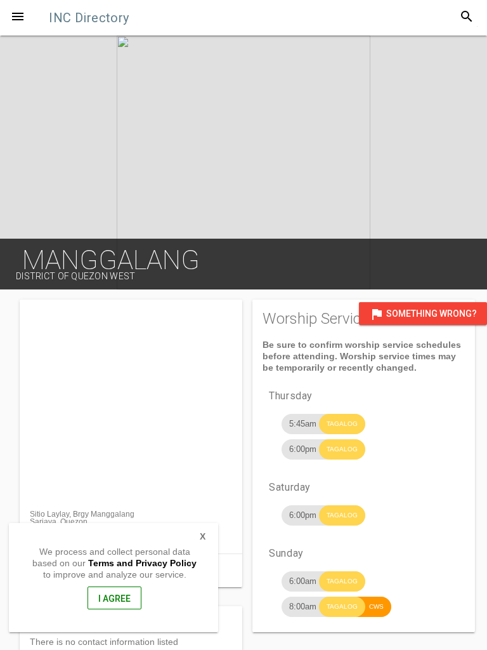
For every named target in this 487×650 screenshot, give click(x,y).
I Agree (114, 599)
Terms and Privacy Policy (142, 563)
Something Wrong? (423, 314)
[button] (18, 18)
